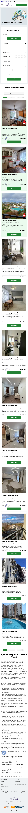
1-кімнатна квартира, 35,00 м (10, 266)
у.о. (25, 69)
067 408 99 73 (14, 794)
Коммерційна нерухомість (20, 784)
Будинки (17, 782)
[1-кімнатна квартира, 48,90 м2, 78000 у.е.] (14, 298)
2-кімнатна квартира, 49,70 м (10, 174)
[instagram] (10, 1)
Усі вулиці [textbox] (5, 47)
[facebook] (12, 1)
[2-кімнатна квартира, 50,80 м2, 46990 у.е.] (14, 571)
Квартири (17, 779)
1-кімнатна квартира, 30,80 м (10, 358)
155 (21, 97)
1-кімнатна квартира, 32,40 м (9, 128)
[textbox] (14, 74)
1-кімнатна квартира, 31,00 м (9, 220)
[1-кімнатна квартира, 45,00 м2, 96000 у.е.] (14, 435)
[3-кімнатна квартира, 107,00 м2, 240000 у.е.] (14, 480)
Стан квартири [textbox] (6, 61)
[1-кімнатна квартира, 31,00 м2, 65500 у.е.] (14, 206)
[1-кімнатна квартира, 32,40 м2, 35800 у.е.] (14, 113)
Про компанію (4, 779)
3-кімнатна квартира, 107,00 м (10, 495)
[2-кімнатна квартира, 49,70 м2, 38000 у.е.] (14, 160)
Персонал (3, 788)
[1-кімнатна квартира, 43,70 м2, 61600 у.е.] (14, 527)
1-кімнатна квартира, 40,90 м (10, 631)
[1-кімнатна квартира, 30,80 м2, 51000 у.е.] (14, 343)
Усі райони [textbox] (5, 43)
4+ (25, 56)
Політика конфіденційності (14, 803)
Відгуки (2, 784)
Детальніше (14, 141)
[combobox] (14, 43)
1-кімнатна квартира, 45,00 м (10, 450)
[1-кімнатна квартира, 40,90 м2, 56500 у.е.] (14, 616)
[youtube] (14, 1)
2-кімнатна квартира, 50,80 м (10, 586)
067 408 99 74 (5, 1)
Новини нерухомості (5, 786)
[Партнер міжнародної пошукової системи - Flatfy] (7, 807)
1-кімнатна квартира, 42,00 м (10, 405)
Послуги (3, 781)
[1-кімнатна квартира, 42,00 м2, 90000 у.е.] (14, 390)
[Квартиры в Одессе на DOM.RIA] (17, 807)
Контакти (3, 789)
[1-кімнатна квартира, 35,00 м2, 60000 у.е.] (14, 252)
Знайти (14, 79)
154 (18, 97)
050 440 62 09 (23, 794)
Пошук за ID (14, 38)
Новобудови (17, 781)
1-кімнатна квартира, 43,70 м (10, 541)
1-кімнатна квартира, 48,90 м (10, 313)
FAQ (2, 782)
